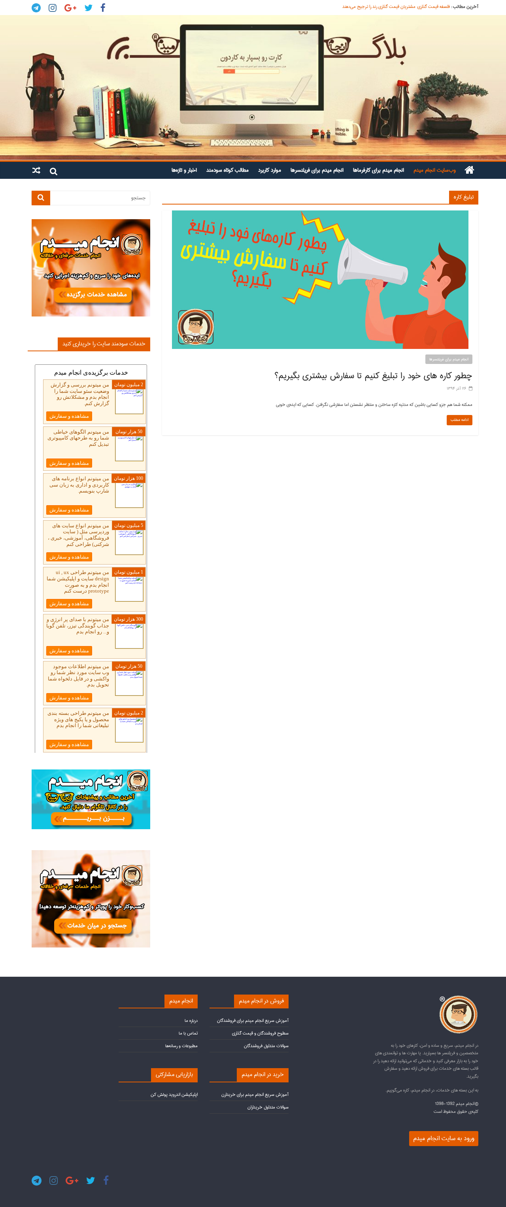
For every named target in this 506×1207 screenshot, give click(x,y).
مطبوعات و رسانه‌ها (181, 1046)
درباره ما (191, 1020)
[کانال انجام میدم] (91, 773)
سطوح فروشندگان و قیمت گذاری (260, 1033)
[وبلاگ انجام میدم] (253, 87)
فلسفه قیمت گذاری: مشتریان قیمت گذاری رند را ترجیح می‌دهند (396, 6)
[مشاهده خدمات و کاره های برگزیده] (91, 222)
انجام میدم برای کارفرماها (378, 170)
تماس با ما (188, 1033)
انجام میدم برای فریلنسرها (317, 170)
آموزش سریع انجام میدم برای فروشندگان (253, 1020)
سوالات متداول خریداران (268, 1107)
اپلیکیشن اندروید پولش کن (174, 1094)
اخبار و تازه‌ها (184, 170)
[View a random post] (36, 170)
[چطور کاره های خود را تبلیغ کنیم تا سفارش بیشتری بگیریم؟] (320, 214)
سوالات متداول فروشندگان (266, 1046)
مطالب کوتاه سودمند (227, 170)
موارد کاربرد (269, 170)
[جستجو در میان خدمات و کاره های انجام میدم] (91, 853)
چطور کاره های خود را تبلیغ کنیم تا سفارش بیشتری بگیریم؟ (373, 376)
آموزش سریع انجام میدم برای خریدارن (255, 1094)
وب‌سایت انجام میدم (434, 170)
